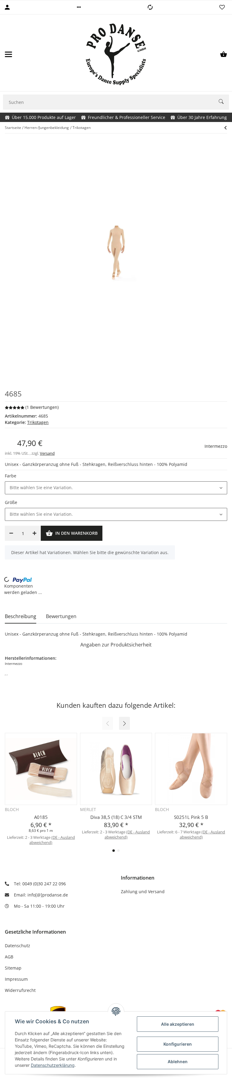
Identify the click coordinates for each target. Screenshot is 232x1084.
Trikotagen (38, 422)
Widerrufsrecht (20, 990)
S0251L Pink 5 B (191, 817)
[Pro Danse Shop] (116, 54)
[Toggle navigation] (8, 54)
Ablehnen (178, 1061)
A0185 (41, 817)
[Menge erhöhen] (34, 533)
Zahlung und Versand (143, 891)
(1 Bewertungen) (42, 407)
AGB (9, 957)
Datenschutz (17, 945)
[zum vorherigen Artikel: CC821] (225, 127)
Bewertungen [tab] (61, 616)
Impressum (16, 979)
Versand (47, 453)
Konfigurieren (177, 1044)
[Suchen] (224, 102)
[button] (78, 7)
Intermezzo (216, 446)
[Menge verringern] (11, 533)
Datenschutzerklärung (53, 1065)
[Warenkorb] (223, 54)
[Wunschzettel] (222, 7)
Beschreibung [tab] (20, 616)
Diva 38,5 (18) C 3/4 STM (116, 817)
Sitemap (13, 968)
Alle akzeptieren (177, 1024)
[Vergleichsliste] (150, 7)
